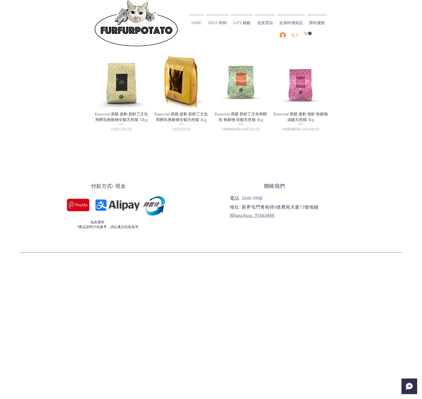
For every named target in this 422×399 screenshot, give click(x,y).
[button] (308, 33)
